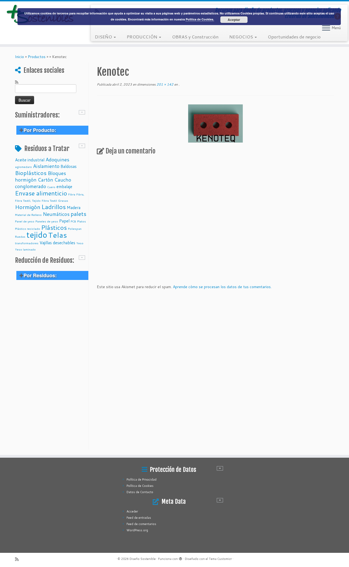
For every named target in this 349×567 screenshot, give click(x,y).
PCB (73, 221)
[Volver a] (178, 84)
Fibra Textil (49, 200)
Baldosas (69, 166)
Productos (37, 56)
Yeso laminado (25, 249)
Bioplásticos (31, 173)
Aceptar (234, 19)
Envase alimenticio (41, 193)
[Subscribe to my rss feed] (18, 82)
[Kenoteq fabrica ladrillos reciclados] (215, 123)
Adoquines (57, 159)
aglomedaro (23, 167)
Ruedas (20, 236)
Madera (73, 207)
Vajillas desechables (57, 243)
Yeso (79, 243)
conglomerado (30, 186)
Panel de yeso (24, 221)
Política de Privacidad (142, 479)
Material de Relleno (28, 215)
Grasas (63, 200)
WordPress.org (137, 530)
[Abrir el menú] (326, 28)
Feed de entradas (139, 517)
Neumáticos (56, 214)
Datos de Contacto (140, 492)
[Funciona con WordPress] (180, 558)
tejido (36, 234)
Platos (81, 221)
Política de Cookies (140, 486)
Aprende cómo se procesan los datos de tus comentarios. (222, 286)
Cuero (51, 187)
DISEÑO (104, 37)
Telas (57, 235)
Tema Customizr (220, 559)
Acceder (132, 511)
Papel (64, 221)
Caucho (62, 179)
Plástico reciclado (27, 229)
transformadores (26, 243)
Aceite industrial (29, 160)
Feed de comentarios (141, 524)
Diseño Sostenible (143, 559)
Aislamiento (46, 166)
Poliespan (75, 229)
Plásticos (54, 227)
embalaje (64, 186)
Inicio (19, 56)
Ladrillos (53, 206)
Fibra (71, 194)
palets (78, 214)
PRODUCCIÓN (142, 37)
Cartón (45, 179)
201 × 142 (164, 84)
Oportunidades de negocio (294, 37)
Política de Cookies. (200, 19)
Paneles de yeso (46, 221)
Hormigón (27, 207)
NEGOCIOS (241, 37)
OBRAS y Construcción (195, 37)
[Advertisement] (51, 368)
